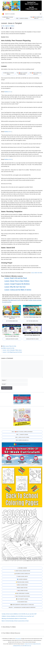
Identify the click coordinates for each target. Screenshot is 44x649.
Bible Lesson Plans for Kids (9, 346)
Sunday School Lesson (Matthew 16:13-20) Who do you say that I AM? (19, 613)
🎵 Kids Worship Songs (22, 601)
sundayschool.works (36, 643)
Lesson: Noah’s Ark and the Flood (15, 278)
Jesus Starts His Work (36, 272)
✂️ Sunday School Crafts (22, 576)
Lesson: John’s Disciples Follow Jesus (12, 350)
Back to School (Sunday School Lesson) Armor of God (15, 620)
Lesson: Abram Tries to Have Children (16, 281)
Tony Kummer (18, 638)
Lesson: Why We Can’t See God (14, 287)
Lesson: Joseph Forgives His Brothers (17, 284)
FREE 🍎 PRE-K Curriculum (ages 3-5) (36, 18)
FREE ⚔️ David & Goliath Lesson (22, 437)
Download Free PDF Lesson (12, 338)
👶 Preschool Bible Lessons (22, 582)
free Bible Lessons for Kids (7, 348)
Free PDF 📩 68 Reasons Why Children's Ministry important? (22, 607)
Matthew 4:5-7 (7, 131)
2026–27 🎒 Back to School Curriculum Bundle (22, 431)
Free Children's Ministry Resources (11, 633)
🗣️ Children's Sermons (22, 579)
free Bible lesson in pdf (14, 300)
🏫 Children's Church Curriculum (22, 573)
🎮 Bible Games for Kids (22, 587)
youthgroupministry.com (17, 645)
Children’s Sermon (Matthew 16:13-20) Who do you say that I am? (18, 616)
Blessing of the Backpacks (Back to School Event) (14, 618)
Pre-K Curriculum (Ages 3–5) (22, 440)
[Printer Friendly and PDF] (7, 29)
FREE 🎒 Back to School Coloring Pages (22, 73)
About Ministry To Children (9, 627)
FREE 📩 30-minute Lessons (22, 18)
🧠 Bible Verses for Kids (22, 590)
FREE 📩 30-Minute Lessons (22, 434)
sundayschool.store (28, 643)
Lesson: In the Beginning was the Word (12, 352)
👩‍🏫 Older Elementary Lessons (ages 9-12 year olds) (22, 604)
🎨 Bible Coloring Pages (22, 584)
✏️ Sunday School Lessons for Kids (22, 570)
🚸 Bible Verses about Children (22, 593)
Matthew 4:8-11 (8, 159)
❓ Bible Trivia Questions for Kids (22, 596)
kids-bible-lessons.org (27, 645)
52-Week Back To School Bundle (7, 18)
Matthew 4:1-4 (7, 91)
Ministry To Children (10, 13)
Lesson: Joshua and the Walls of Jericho (17, 290)
